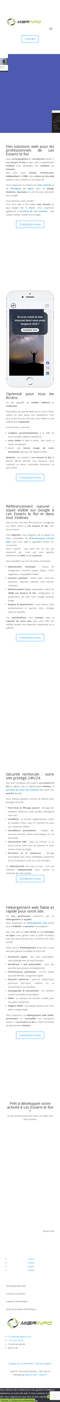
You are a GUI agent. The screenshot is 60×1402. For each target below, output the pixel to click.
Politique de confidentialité (20, 1363)
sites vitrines (44, 185)
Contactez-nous (30, 117)
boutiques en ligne (21, 188)
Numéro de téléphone (16, 1142)
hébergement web (37, 922)
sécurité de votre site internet (22, 789)
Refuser (4, 1400)
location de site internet (34, 211)
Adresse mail (12, 1148)
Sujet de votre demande (17, 1153)
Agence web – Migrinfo (36, 1374)
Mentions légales (44, 1363)
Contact (30, 39)
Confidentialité (13, 1169)
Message (10, 1163)
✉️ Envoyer (17, 1188)
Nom (8, 1137)
